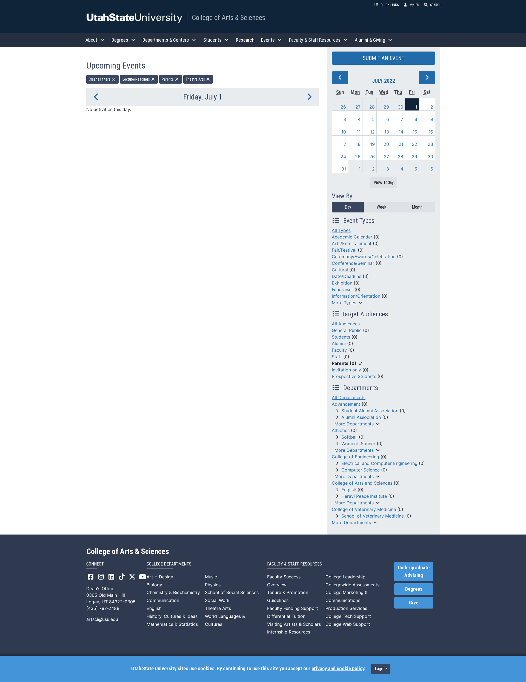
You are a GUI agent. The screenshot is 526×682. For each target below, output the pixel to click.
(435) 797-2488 (102, 608)
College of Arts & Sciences (228, 17)
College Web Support (347, 624)
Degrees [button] (120, 40)
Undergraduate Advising (414, 571)
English (348, 489)
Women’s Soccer (358, 443)
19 (372, 144)
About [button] (91, 40)
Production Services (346, 608)
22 (414, 144)
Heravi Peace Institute (364, 496)
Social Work (217, 600)
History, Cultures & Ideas (172, 616)
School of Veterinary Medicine (372, 516)
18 (358, 144)
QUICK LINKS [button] (390, 5)
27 (358, 107)
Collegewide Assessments (352, 584)
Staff (337, 356)
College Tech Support (348, 616)
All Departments (348, 397)
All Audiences (346, 323)
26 (343, 107)
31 (343, 169)
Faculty (339, 350)
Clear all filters (100, 79)
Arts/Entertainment (351, 243)
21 (401, 144)
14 (401, 132)
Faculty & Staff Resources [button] (315, 40)
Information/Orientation (356, 296)
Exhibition (342, 283)
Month (417, 207)
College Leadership (345, 576)
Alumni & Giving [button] (370, 40)
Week (381, 207)
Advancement (346, 404)
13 (386, 132)
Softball (349, 437)
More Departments (354, 424)
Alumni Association (361, 417)
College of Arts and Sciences (362, 483)
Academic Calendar (352, 237)
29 (386, 107)
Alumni (339, 343)
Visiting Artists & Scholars (294, 624)
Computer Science (360, 470)
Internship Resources (288, 632)
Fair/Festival (344, 250)
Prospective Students (354, 376)
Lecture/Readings (136, 79)
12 (372, 132)
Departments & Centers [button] (165, 40)
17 (344, 144)
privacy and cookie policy (337, 669)
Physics (213, 584)
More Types (344, 302)
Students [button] (212, 40)
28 (372, 107)
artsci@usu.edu (102, 619)
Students (341, 337)
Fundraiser (342, 289)
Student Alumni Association (369, 410)
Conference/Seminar (353, 263)
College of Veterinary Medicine (364, 509)
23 (430, 144)
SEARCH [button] (436, 5)
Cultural (340, 269)
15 (415, 132)
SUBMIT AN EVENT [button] (383, 58)
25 (358, 156)
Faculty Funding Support (292, 608)
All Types (341, 230)
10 (343, 132)
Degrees (413, 589)
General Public (347, 330)
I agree (381, 668)
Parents (168, 79)
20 (386, 144)
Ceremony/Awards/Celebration (364, 256)
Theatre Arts (196, 79)
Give (413, 603)
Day (348, 207)
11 (359, 132)
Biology (154, 584)
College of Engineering (355, 456)
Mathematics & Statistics (172, 624)
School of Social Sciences (232, 592)
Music (211, 576)
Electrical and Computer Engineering (379, 463)
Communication (163, 600)
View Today (384, 182)
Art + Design (160, 576)
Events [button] (268, 40)
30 (400, 107)
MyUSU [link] (414, 5)
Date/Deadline (346, 276)
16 (430, 132)
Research (245, 40)
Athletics (341, 430)
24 (343, 156)
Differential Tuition (286, 616)
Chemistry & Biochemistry (173, 592)
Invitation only (346, 370)
